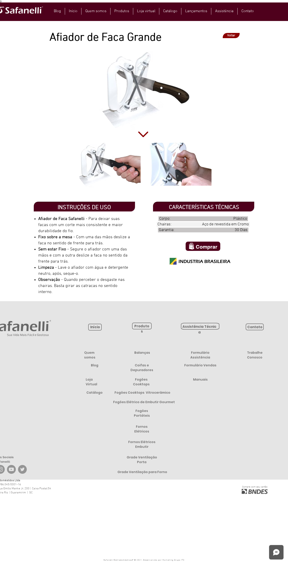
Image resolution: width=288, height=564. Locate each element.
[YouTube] (11, 469)
